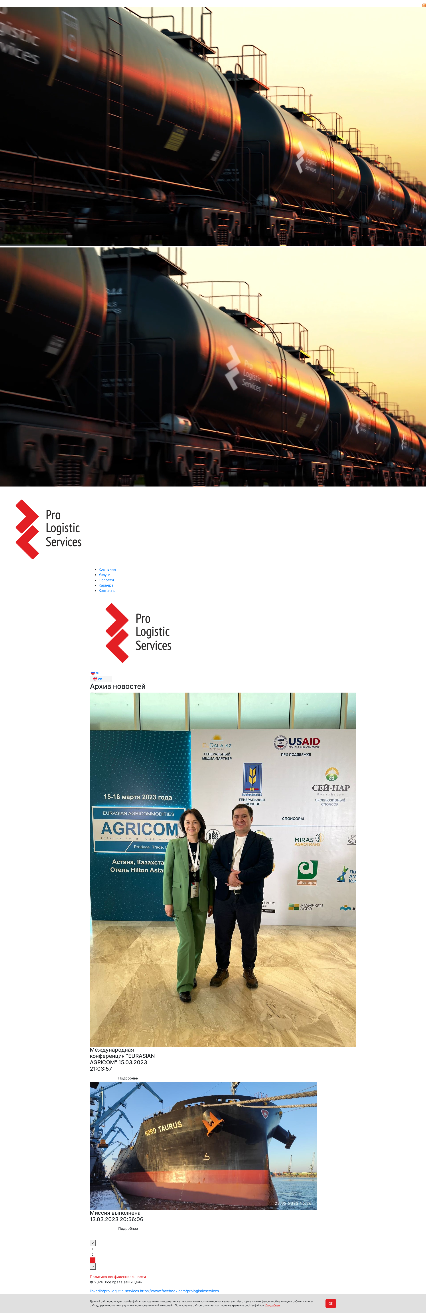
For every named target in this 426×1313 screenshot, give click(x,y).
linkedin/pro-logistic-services (114, 1291)
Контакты (107, 590)
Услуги (104, 574)
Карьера (106, 585)
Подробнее (272, 1305)
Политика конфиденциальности (118, 1276)
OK (330, 1303)
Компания (107, 569)
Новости (106, 580)
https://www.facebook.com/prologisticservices (179, 1291)
